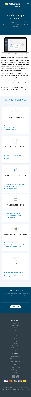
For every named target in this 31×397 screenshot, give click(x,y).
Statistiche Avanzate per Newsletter (14, 184)
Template (15, 330)
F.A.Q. (15, 341)
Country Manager (15, 325)
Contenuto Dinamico (10, 274)
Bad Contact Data (15, 348)
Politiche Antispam (15, 367)
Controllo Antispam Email (11, 243)
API (15, 350)
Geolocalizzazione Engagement (13, 186)
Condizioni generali (15, 370)
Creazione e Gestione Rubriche (13, 155)
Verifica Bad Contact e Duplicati (13, 247)
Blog (15, 328)
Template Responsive (11, 130)
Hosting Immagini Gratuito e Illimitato (15, 276)
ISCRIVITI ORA (15, 307)
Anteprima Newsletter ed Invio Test (14, 245)
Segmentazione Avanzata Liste (13, 157)
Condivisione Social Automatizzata (14, 272)
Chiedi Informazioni (15, 356)
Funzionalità (15, 323)
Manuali (15, 343)
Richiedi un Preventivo (15, 359)
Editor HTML (8, 126)
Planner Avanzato (10, 217)
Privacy (15, 372)
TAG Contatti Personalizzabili (12, 159)
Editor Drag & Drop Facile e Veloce (14, 128)
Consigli (15, 339)
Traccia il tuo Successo (11, 188)
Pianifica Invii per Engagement (13, 215)
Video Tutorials (15, 345)
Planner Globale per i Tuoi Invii (12, 213)
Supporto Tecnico (15, 361)
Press (15, 332)
